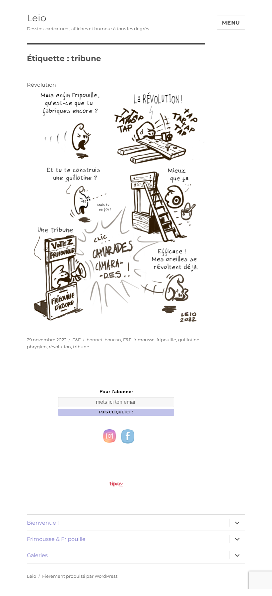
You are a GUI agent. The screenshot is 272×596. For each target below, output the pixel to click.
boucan (112, 339)
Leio (36, 18)
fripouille (166, 339)
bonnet (94, 339)
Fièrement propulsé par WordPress (79, 576)
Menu (231, 23)
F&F (76, 339)
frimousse (144, 339)
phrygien (37, 346)
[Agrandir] (196, 97)
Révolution (41, 85)
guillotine (188, 339)
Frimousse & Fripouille (56, 539)
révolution (60, 346)
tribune (81, 346)
